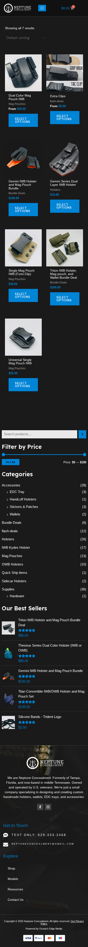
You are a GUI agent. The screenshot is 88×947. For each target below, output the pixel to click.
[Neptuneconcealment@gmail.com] (5, 844)
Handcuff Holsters (23, 499)
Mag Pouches (12, 556)
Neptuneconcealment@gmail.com (43, 844)
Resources (15, 889)
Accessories (11, 485)
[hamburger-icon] (42, 8)
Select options (22, 120)
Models (13, 879)
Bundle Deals (11, 522)
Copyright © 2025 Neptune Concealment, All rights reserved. (37, 921)
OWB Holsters (12, 564)
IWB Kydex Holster (16, 547)
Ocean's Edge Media (50, 928)
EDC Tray (17, 492)
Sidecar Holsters (14, 581)
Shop (11, 868)
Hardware (17, 596)
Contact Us (15, 899)
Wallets (15, 514)
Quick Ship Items (14, 573)
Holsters (8, 539)
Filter (10, 462)
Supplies (8, 589)
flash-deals (10, 531)
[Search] (82, 434)
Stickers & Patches (24, 507)
